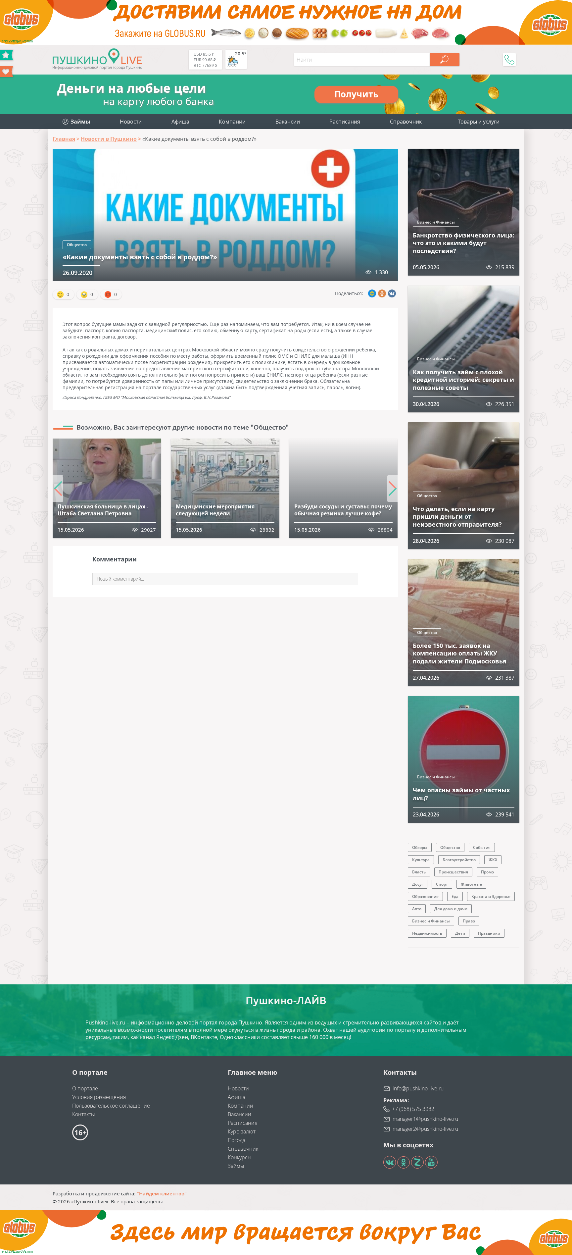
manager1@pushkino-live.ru (425, 1119)
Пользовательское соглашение (111, 1105)
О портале (85, 1088)
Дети (460, 933)
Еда (455, 896)
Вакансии (287, 121)
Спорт (442, 884)
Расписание (243, 1122)
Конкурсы (240, 1157)
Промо (487, 872)
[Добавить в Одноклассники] (382, 293)
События (482, 847)
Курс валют (242, 1131)
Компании (232, 121)
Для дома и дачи (450, 909)
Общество (77, 244)
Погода (236, 1140)
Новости (131, 121)
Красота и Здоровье (490, 896)
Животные (471, 884)
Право (469, 921)
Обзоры (419, 847)
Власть (419, 872)
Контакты (83, 1114)
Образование (425, 896)
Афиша (180, 121)
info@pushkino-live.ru (418, 1088)
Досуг (417, 884)
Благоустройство (459, 860)
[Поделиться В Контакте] (392, 293)
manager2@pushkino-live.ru (425, 1128)
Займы (236, 1166)
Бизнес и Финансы (436, 222)
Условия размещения (99, 1097)
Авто (416, 909)
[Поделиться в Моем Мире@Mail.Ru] (372, 293)
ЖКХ (493, 860)
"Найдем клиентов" (162, 1193)
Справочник (406, 121)
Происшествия (453, 872)
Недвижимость (427, 933)
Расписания (344, 121)
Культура (421, 860)
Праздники (489, 933)
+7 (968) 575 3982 (413, 1109)
